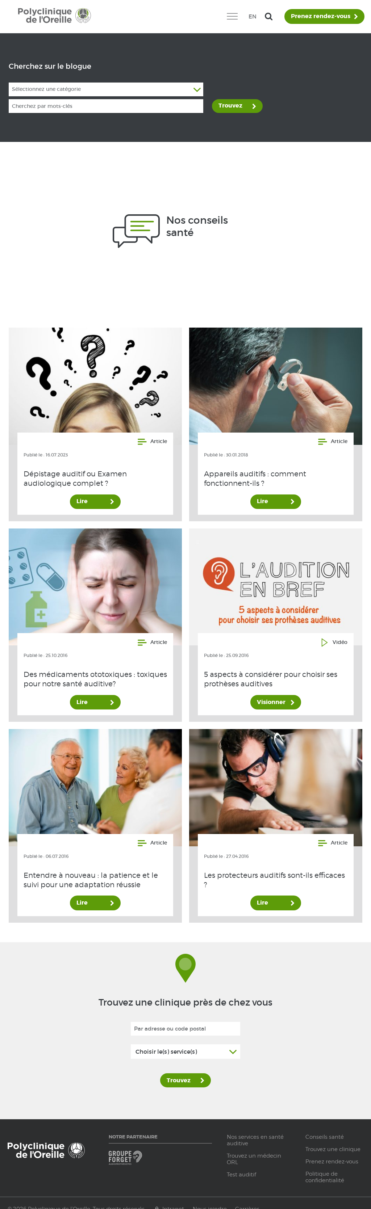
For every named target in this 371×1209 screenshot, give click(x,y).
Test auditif (241, 1174)
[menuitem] (232, 16)
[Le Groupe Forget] (133, 1161)
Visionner (271, 702)
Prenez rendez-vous (320, 16)
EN (253, 16)
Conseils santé (324, 1137)
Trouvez (230, 105)
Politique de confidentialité (324, 1177)
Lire (82, 501)
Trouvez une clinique (332, 1149)
